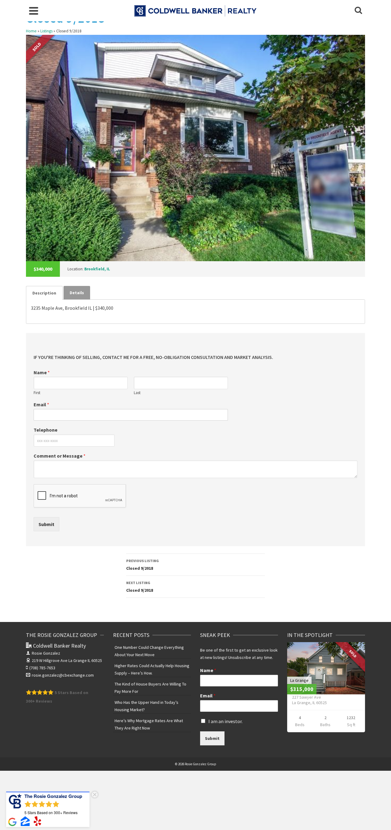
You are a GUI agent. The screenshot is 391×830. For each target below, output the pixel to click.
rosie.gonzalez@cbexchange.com (63, 675)
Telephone (45, 430)
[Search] (358, 10)
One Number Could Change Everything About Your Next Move (149, 651)
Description (44, 293)
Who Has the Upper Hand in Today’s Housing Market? (146, 706)
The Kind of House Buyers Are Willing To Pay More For (150, 687)
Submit (46, 524)
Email (41, 404)
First (37, 392)
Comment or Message (60, 456)
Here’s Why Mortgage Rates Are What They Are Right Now (149, 724)
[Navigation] (33, 10)
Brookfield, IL (97, 269)
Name (42, 372)
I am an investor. (225, 721)
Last (137, 392)
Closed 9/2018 (142, 564)
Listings (46, 31)
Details (77, 292)
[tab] (44, 293)
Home (31, 31)
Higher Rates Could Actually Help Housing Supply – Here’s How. (152, 669)
